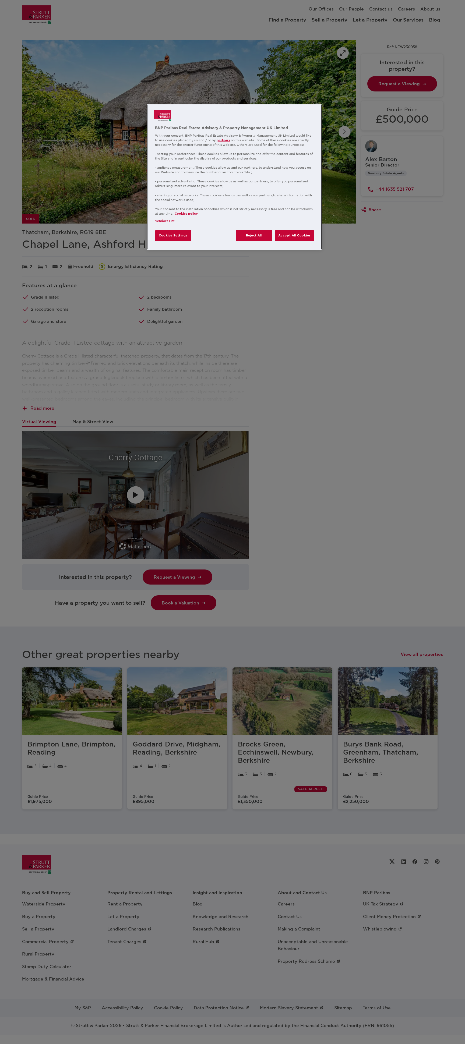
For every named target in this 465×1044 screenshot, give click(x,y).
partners (223, 140)
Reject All (254, 235)
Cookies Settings (173, 235)
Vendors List (165, 221)
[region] (234, 177)
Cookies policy (186, 213)
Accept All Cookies (294, 235)
